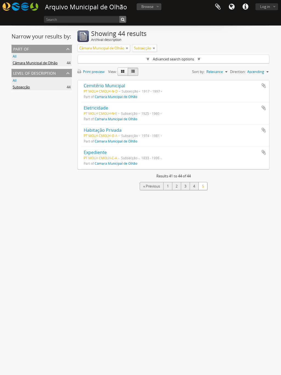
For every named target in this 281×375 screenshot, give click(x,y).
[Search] (122, 19)
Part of (21, 48)
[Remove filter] (127, 48)
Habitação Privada (103, 130)
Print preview (93, 71)
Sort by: (198, 71)
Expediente (95, 152)
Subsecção (21, 87)
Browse (147, 6)
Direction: (238, 71)
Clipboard (218, 7)
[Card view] (122, 72)
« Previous (151, 186)
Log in (265, 6)
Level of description (34, 72)
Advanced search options (173, 59)
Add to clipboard (263, 85)
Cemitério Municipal (104, 86)
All (14, 56)
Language (231, 7)
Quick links (245, 7)
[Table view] (133, 72)
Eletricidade (96, 108)
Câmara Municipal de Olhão (35, 62)
